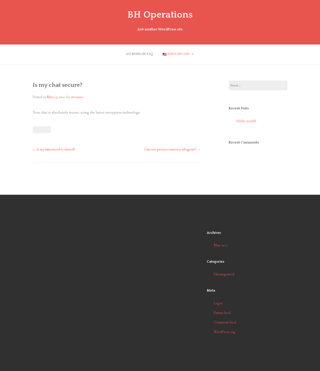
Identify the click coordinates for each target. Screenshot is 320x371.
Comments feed (225, 322)
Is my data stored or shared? (54, 149)
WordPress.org (224, 332)
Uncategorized (224, 274)
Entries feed (222, 313)
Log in (218, 303)
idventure (77, 97)
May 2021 (221, 245)
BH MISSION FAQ (139, 54)
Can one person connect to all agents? (172, 149)
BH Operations (160, 15)
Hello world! (246, 121)
